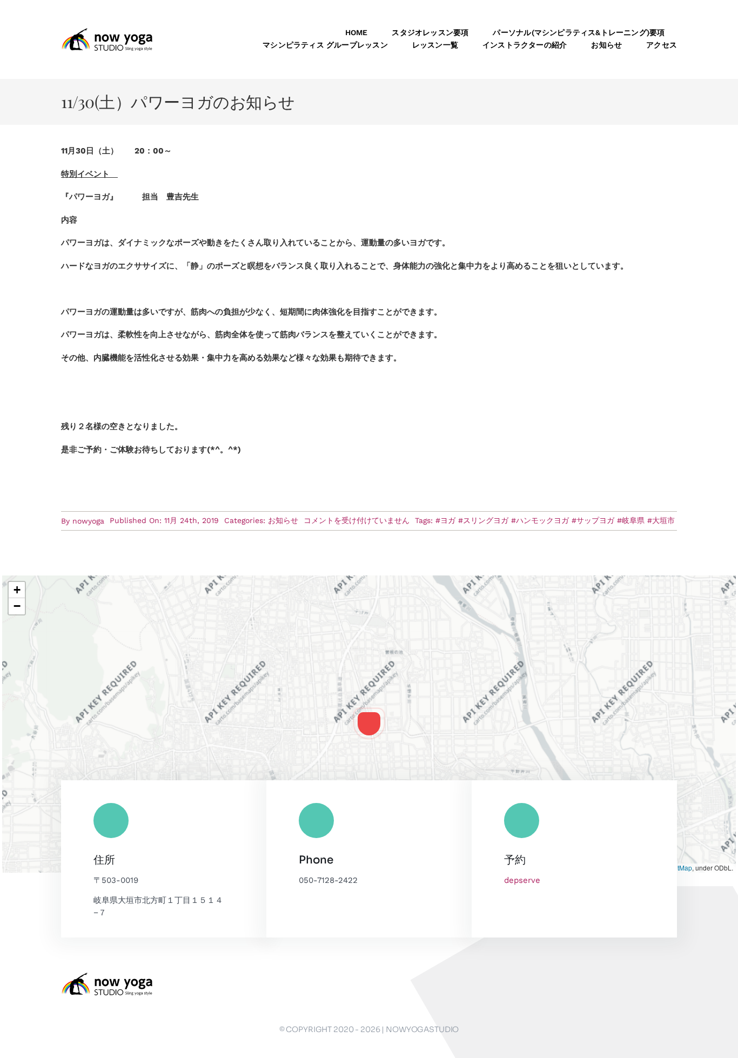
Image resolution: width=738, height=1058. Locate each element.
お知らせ (283, 520)
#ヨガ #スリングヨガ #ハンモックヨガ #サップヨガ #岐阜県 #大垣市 (555, 520)
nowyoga (88, 521)
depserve (522, 880)
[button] (369, 723)
